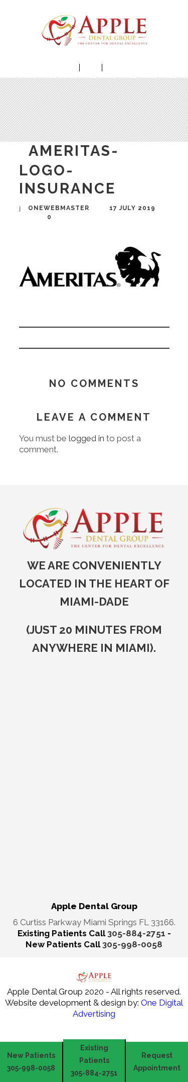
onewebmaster (58, 208)
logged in (86, 438)
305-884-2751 (137, 933)
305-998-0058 (132, 944)
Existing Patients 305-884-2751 (94, 1060)
